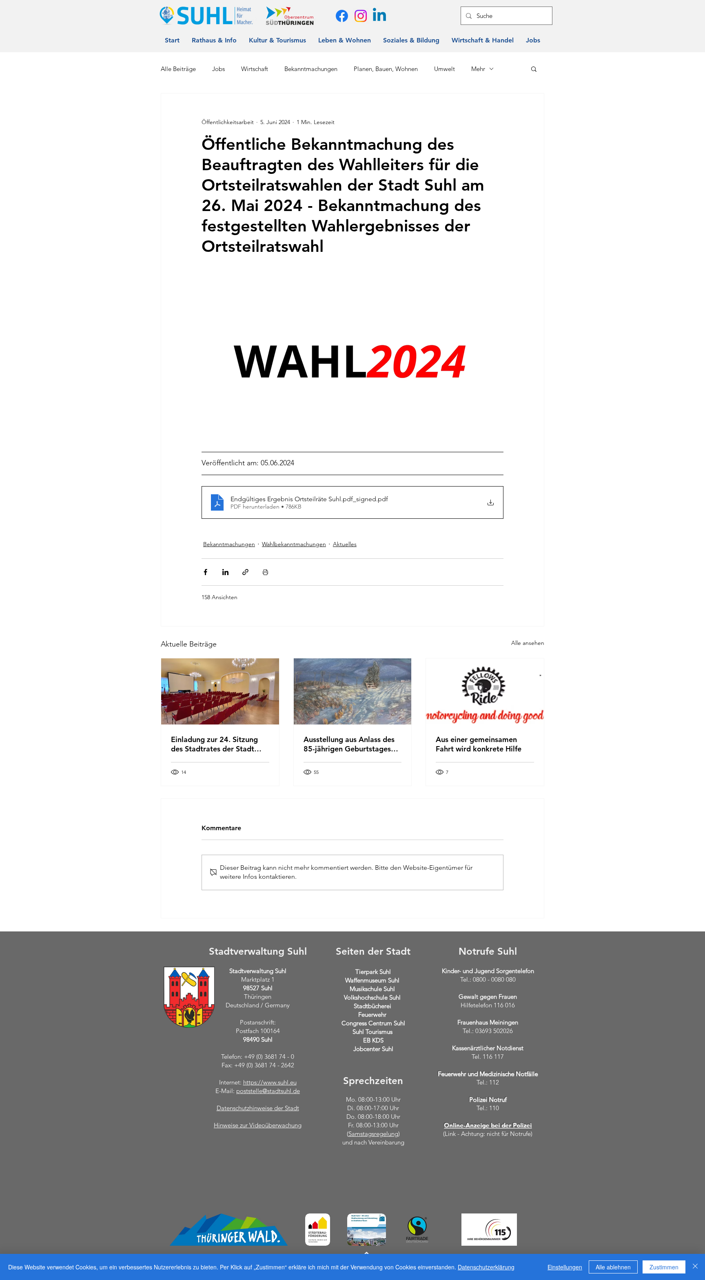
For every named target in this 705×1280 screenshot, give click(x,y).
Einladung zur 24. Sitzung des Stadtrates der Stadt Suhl (214, 744)
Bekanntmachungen (310, 69)
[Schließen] (695, 1266)
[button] (534, 68)
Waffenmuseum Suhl (372, 980)
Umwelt (444, 69)
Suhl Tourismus (372, 1032)
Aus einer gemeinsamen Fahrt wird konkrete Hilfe (478, 744)
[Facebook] (342, 16)
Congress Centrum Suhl (373, 1023)
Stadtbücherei (372, 1006)
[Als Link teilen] (245, 572)
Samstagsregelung (373, 1134)
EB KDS (373, 1040)
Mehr (478, 69)
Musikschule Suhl (372, 989)
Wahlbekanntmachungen (294, 544)
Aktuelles (345, 544)
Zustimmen (664, 1267)
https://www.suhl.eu (270, 1082)
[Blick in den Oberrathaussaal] (220, 691)
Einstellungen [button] (565, 1267)
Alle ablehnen (613, 1267)
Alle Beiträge (178, 69)
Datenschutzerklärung (486, 1267)
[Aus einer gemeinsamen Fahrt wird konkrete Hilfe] (485, 691)
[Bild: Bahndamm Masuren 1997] (353, 691)
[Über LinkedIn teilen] (225, 572)
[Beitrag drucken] (265, 572)
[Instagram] (360, 16)
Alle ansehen (527, 643)
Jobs (218, 69)
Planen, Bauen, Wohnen (386, 69)
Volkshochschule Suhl (372, 997)
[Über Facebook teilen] (205, 572)
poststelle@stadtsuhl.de (268, 1091)
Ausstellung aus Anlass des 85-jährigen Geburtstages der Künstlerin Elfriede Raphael (349, 744)
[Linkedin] (379, 16)
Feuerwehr (372, 1014)
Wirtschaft (254, 69)
